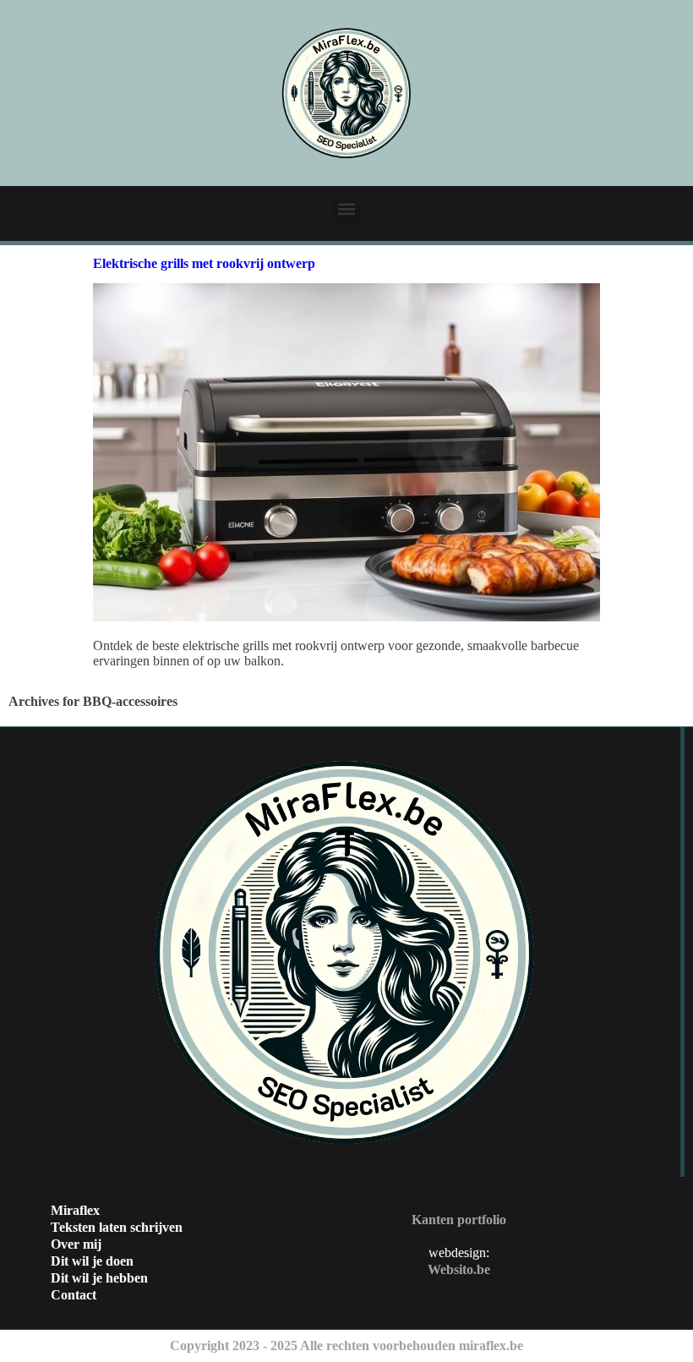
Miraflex (75, 1210)
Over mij (76, 1244)
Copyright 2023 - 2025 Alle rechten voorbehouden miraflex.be (346, 1345)
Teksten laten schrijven (117, 1227)
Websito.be (459, 1269)
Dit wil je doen (92, 1261)
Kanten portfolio (459, 1219)
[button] (347, 208)
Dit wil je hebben (99, 1278)
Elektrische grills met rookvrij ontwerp (204, 263)
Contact (73, 1295)
